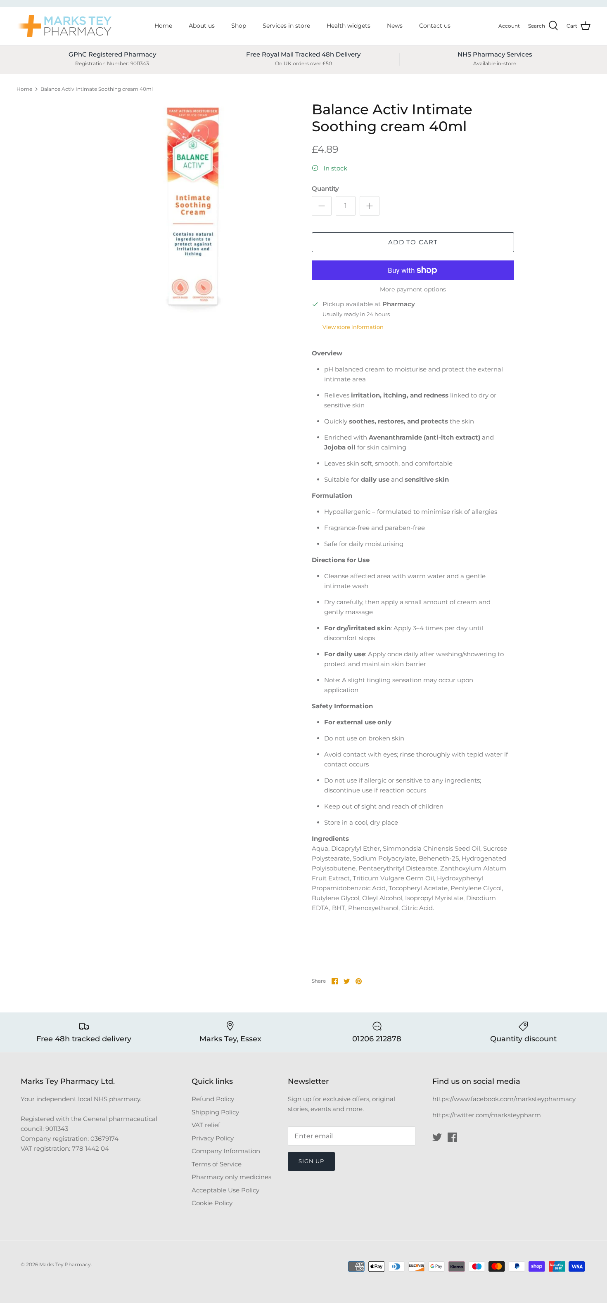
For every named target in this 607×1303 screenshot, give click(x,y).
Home (163, 25)
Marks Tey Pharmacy (65, 1264)
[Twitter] (437, 1137)
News (395, 25)
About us (202, 25)
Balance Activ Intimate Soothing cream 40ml (96, 89)
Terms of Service (217, 1164)
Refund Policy (213, 1099)
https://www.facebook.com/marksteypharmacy (504, 1099)
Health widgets (348, 25)
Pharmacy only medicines (231, 1177)
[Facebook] (452, 1137)
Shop (238, 25)
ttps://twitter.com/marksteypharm (488, 1115)
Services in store (286, 25)
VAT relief (206, 1125)
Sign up (311, 1161)
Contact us (435, 25)
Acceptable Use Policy (225, 1190)
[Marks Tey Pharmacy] (64, 26)
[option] (193, 210)
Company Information (226, 1151)
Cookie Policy (212, 1203)
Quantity (325, 188)
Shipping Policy (215, 1112)
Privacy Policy (213, 1138)
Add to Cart (413, 242)
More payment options (413, 289)
